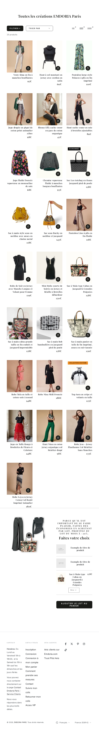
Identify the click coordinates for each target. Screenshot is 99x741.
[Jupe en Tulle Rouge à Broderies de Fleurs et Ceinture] (20, 426)
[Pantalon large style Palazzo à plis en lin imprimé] (79, 56)
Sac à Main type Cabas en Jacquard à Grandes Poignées (79, 288)
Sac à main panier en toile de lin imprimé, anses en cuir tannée (81, 344)
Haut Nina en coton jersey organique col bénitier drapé (52, 447)
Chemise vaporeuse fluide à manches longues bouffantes (52, 183)
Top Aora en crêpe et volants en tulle (82, 396)
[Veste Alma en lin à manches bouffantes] (20, 56)
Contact (29, 684)
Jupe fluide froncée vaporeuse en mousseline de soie (20, 183)
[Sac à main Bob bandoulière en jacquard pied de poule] (49, 323)
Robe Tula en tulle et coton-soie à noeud (22, 396)
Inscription (31, 649)
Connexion (31, 654)
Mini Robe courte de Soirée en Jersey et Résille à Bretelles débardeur (52, 290)
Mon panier (31, 667)
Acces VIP (31, 705)
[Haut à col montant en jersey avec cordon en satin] (49, 56)
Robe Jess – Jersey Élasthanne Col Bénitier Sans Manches (80, 447)
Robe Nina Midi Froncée (50, 394)
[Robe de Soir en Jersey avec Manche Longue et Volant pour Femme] (20, 268)
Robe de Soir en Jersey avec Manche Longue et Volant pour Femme (21, 288)
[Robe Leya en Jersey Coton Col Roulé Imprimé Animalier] (20, 479)
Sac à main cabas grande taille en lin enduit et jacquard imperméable (20, 344)
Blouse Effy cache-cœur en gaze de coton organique (50, 130)
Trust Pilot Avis (51, 658)
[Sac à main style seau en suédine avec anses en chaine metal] (20, 215)
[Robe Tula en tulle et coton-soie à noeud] (20, 376)
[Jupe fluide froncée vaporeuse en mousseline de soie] (20, 162)
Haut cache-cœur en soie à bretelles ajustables (79, 129)
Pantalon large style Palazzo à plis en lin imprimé (82, 77)
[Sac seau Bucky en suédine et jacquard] (49, 215)
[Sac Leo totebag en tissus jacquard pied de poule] (79, 162)
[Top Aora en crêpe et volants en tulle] (79, 376)
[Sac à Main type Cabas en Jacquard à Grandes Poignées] (79, 268)
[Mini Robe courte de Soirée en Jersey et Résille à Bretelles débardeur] (49, 268)
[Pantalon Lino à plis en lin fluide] (79, 215)
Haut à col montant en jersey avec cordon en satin (51, 77)
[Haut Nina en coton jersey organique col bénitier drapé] (49, 426)
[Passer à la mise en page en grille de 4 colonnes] (89, 28)
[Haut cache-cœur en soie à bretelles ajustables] (79, 109)
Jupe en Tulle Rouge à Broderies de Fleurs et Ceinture (21, 447)
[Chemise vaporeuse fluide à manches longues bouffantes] (49, 162)
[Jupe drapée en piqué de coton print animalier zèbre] (20, 109)
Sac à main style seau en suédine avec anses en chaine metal (20, 236)
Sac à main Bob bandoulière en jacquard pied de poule (50, 344)
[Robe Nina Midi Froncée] (49, 376)
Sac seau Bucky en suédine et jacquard (52, 234)
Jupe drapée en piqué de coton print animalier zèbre (20, 130)
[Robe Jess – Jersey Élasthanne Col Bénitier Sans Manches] (79, 426)
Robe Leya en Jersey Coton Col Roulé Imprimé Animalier (22, 500)
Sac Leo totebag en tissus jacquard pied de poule (79, 182)
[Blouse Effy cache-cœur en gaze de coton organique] (49, 109)
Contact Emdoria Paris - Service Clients (14, 690)
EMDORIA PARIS (20, 722)
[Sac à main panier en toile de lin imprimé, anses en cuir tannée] (79, 323)
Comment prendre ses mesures (32, 675)
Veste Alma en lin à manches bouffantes (22, 76)
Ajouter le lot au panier (74, 604)
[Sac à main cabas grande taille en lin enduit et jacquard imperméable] (20, 323)
